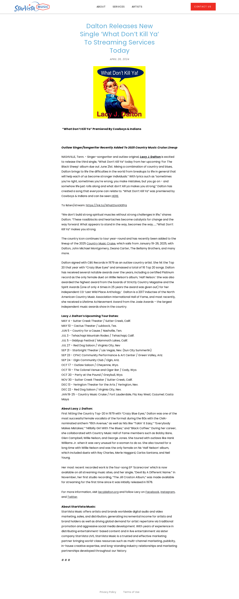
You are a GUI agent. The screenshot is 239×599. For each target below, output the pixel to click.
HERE (115, 196)
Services (119, 6)
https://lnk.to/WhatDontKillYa (106, 205)
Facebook (152, 492)
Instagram (167, 492)
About (101, 6)
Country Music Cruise (101, 243)
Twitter (72, 497)
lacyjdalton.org (108, 492)
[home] (32, 7)
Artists (137, 6)
